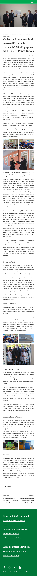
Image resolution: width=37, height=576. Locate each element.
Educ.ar (5, 525)
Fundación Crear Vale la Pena (12, 538)
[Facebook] (4, 567)
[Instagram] (9, 567)
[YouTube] (20, 567)
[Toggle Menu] (32, 2)
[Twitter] (14, 567)
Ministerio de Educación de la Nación (14, 521)
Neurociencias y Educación (11, 534)
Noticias (8, 486)
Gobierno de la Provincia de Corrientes (14, 551)
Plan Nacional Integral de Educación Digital (16, 529)
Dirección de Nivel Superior (11, 556)
